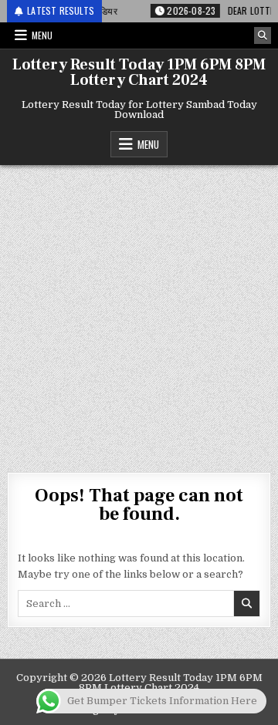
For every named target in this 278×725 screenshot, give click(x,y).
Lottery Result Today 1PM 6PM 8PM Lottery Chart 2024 (139, 72)
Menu (42, 35)
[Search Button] (262, 35)
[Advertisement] (139, 311)
